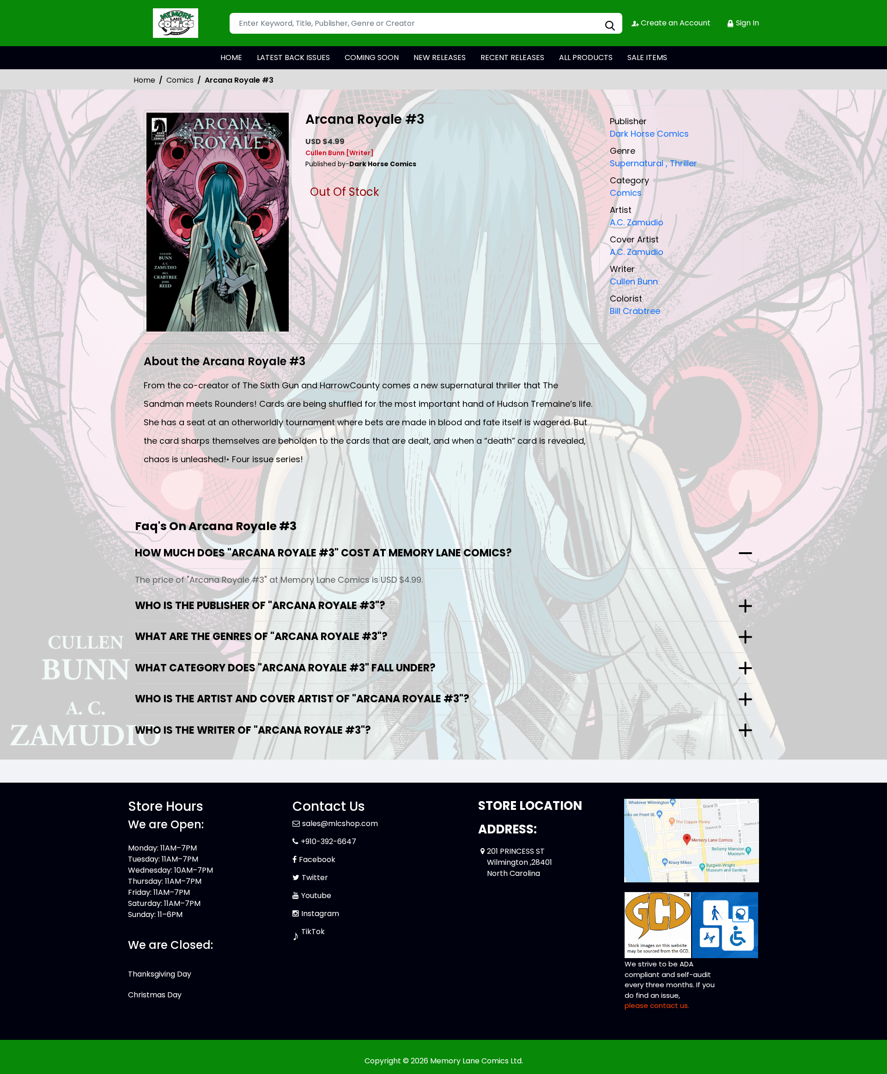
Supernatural (636, 163)
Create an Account (675, 23)
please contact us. (657, 1005)
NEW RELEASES (439, 57)
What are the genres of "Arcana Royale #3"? (261, 636)
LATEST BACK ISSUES (293, 57)
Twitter (315, 877)
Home (144, 80)
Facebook (317, 859)
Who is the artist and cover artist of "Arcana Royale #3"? (302, 699)
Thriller (681, 163)
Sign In (746, 23)
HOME (231, 57)
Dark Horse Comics (649, 133)
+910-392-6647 (328, 841)
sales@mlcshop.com (340, 823)
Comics (180, 80)
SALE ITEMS (647, 57)
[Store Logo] (174, 23)
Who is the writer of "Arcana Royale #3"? (253, 730)
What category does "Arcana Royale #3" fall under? (285, 668)
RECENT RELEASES (512, 57)
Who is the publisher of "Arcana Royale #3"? (260, 605)
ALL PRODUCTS (586, 57)
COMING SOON (372, 57)
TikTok (313, 931)
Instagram (320, 913)
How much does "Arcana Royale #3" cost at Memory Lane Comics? (323, 553)
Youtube (316, 895)
